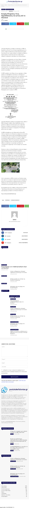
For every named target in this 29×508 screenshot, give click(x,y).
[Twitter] (6, 425)
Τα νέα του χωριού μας (5, 291)
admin (6, 20)
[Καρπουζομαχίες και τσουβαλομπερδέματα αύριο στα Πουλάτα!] (14, 256)
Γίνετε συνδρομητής (23, 242)
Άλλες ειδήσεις (4, 264)
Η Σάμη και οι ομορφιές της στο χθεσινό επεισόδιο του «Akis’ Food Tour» (18, 432)
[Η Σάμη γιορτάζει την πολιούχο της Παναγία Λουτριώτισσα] (5, 281)
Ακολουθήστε (25, 239)
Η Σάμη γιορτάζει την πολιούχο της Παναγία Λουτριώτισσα (17, 279)
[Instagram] (4, 425)
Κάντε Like (25, 232)
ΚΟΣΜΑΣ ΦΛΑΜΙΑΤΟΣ (15, 200)
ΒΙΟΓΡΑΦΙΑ (7, 200)
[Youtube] (8, 425)
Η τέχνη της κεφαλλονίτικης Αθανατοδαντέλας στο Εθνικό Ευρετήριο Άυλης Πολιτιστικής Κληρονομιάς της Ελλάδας (18, 440)
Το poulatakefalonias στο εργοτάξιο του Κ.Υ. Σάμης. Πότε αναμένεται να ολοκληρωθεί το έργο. (19, 448)
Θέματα (6, 4)
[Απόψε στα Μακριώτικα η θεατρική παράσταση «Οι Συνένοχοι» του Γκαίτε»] (5, 274)
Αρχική (2, 4)
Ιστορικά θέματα (9, 9)
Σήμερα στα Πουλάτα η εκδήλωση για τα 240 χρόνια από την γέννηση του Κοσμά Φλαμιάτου (18, 332)
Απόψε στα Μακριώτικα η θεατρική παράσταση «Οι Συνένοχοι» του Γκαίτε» (18, 272)
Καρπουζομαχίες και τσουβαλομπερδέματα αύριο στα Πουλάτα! (14, 267)
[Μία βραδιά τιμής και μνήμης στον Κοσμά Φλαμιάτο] (5, 289)
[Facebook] (14, 223)
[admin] (2, 20)
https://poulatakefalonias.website (14, 221)
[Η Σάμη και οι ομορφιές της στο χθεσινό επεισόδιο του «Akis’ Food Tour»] (5, 434)
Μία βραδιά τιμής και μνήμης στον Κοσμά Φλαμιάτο (17, 287)
